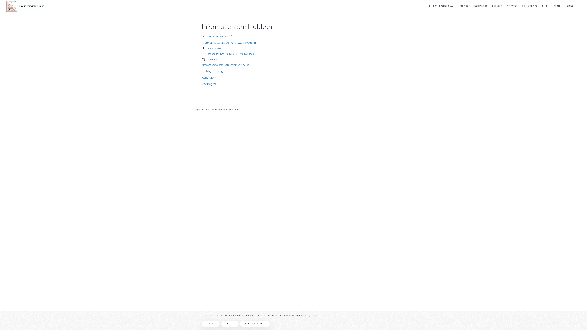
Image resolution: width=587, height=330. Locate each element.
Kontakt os (481, 6)
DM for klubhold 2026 (442, 6)
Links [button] (570, 6)
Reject (230, 324)
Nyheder (497, 6)
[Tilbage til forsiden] (25, 6)
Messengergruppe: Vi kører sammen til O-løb (225, 65)
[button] (579, 6)
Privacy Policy (310, 315)
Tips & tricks (529, 6)
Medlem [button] (558, 6)
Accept (211, 324)
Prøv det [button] (465, 6)
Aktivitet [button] (512, 6)
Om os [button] (545, 6)
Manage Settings (255, 324)
